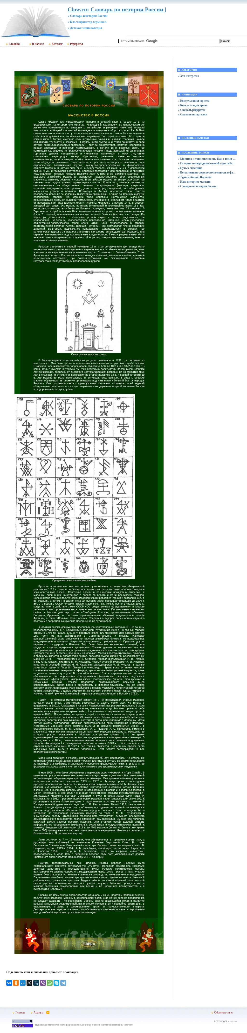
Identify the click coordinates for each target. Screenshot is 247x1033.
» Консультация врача (192, 105)
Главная (14, 44)
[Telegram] (63, 983)
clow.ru (232, 1021)
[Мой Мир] (23, 983)
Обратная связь (223, 1012)
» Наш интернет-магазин (194, 182)
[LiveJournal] (36, 983)
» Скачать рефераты (191, 110)
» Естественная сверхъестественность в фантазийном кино (207, 172)
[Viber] (43, 983)
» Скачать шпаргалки (192, 114)
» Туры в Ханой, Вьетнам (194, 177)
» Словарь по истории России (197, 186)
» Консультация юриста (193, 101)
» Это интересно (188, 76)
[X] (29, 983)
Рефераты (76, 44)
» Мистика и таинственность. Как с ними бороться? (207, 159)
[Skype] (56, 983)
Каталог (57, 44)
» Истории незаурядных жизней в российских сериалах (207, 163)
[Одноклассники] (16, 983)
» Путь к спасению (190, 168)
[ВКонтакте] (9, 983)
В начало (38, 44)
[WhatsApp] (50, 983)
